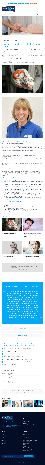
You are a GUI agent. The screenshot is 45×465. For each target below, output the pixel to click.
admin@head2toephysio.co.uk (30, 424)
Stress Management (11, 365)
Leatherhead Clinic (11, 361)
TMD (9, 366)
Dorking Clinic (10, 360)
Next (41, 14)
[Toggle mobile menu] (42, 6)
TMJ (8, 367)
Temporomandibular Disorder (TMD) (32, 256)
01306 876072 (27, 423)
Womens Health (10, 362)
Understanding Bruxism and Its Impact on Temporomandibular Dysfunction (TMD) (32, 235)
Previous (38, 14)
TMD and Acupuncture (8, 256)
